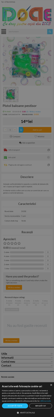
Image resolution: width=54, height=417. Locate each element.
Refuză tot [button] (40, 406)
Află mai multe (45, 401)
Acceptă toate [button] (15, 406)
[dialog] (27, 399)
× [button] (51, 385)
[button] (27, 412)
